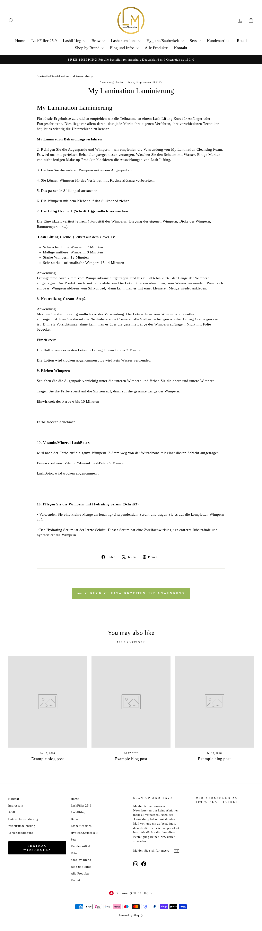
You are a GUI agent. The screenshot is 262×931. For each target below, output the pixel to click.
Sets (194, 40)
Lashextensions (124, 40)
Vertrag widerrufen (37, 847)
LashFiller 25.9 (44, 40)
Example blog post (47, 758)
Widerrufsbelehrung (21, 825)
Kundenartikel (219, 40)
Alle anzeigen (131, 642)
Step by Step (134, 82)
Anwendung (107, 82)
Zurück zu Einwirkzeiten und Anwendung (134, 593)
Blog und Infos (123, 47)
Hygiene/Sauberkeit (164, 40)
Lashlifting (72, 40)
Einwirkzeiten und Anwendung (71, 76)
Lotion (120, 82)
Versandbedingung (21, 832)
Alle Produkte (156, 47)
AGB (11, 812)
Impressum (15, 805)
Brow (96, 40)
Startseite (43, 76)
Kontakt (180, 47)
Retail (242, 40)
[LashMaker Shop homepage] (131, 20)
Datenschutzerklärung (23, 819)
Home (20, 40)
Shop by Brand (88, 47)
